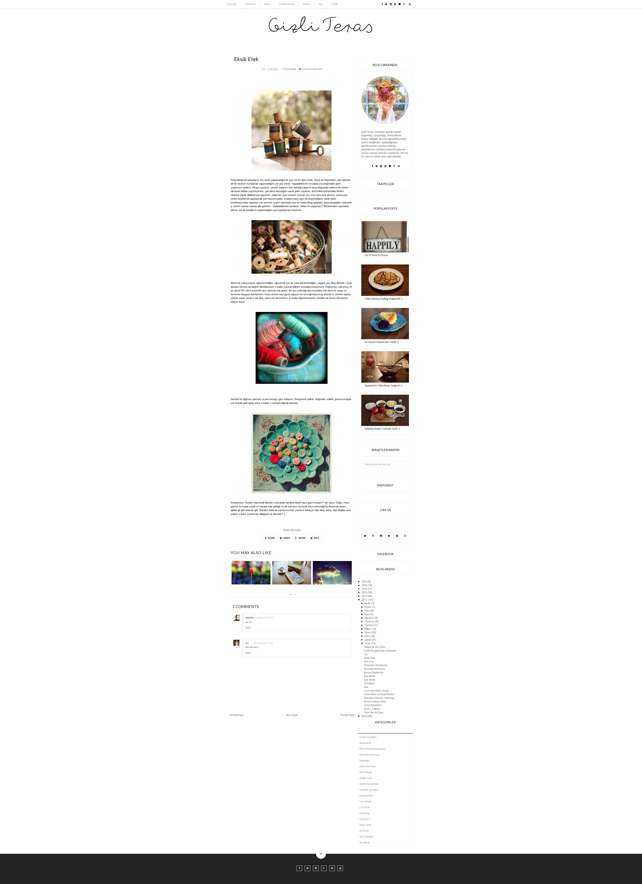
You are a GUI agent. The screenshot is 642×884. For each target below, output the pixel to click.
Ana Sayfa (292, 714)
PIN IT (316, 538)
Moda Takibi (365, 825)
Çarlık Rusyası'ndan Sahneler (380, 650)
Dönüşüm (369, 683)
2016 (365, 581)
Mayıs (368, 628)
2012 (365, 596)
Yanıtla (248, 628)
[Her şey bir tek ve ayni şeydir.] (251, 572)
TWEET (286, 538)
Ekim (367, 610)
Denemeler (364, 760)
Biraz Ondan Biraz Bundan (372, 749)
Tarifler (334, 4)
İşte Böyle (369, 679)
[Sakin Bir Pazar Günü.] (291, 572)
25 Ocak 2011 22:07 (264, 618)
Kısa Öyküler (365, 801)
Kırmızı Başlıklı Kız (374, 672)
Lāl (365, 654)
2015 (365, 585)
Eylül (367, 614)
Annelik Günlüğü (286, 4)
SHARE (271, 538)
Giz (247, 643)
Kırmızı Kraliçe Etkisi (375, 701)
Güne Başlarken (373, 705)
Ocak (368, 643)
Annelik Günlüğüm (368, 737)
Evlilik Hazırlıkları (367, 766)
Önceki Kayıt (347, 714)
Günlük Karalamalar (312, 69)
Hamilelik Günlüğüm (369, 790)
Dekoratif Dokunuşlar (369, 754)
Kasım (368, 607)
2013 (365, 592)
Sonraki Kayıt (236, 714)
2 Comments (289, 69)
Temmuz (370, 621)
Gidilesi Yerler (365, 778)
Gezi (321, 4)
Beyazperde (365, 743)
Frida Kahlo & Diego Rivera (379, 694)
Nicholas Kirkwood (374, 668)
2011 (365, 599)
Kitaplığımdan (366, 795)
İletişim (267, 4)
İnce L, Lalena (372, 708)
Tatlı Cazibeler (366, 836)
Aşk (366, 687)
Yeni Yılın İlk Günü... (374, 712)
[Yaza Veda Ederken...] (332, 572)
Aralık (368, 603)
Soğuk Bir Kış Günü (374, 646)
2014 (365, 588)
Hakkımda (250, 4)
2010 (365, 716)
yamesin (249, 618)
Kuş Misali (369, 676)
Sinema (306, 4)
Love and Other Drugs (376, 690)
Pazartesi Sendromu (375, 665)
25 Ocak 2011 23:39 (263, 643)
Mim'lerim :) (364, 819)
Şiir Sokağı (364, 842)
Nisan (368, 632)
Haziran (369, 625)
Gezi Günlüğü (365, 772)
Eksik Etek (369, 657)
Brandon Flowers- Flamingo (379, 697)
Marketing (364, 813)
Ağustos (369, 617)
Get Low (368, 661)
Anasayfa (232, 4)
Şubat (368, 639)
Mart (367, 636)
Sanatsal (363, 831)
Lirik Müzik (364, 807)
